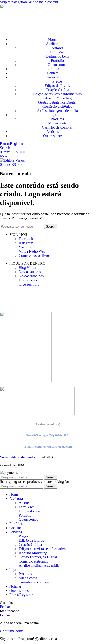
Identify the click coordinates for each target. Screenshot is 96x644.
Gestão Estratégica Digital (57, 102)
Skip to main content (43, 2)
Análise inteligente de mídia (57, 111)
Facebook (26, 239)
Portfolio (57, 60)
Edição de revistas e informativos (57, 94)
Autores (57, 48)
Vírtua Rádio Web (32, 251)
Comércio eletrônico (57, 106)
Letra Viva (57, 52)
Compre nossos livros (34, 255)
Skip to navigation (14, 2)
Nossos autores (30, 272)
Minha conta (57, 123)
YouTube (25, 247)
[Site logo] (18, 32)
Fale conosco (28, 280)
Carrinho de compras (57, 127)
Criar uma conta (12, 631)
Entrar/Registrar (21, 595)
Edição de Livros (57, 86)
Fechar (5, 607)
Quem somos (57, 65)
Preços (57, 81)
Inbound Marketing (57, 98)
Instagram (26, 243)
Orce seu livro (29, 284)
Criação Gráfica (57, 90)
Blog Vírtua (27, 268)
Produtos (57, 119)
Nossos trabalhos (31, 276)
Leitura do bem (57, 56)
